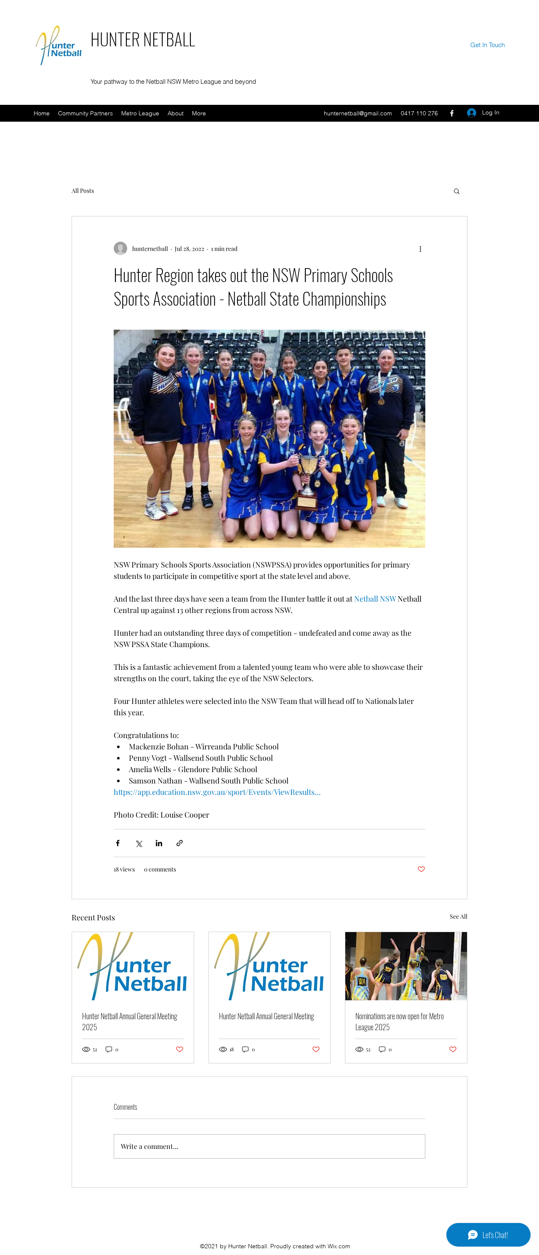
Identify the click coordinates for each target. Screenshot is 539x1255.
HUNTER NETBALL (143, 38)
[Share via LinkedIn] (159, 843)
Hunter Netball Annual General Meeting (266, 1015)
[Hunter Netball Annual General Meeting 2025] (133, 966)
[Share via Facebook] (118, 843)
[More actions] (420, 248)
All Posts (83, 191)
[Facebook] (452, 113)
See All (458, 916)
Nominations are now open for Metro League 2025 (399, 1021)
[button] (457, 190)
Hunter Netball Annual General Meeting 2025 (129, 1021)
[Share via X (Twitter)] (138, 843)
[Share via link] (180, 843)
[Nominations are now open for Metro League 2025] (406, 966)
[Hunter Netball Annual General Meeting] (270, 966)
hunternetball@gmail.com (358, 113)
